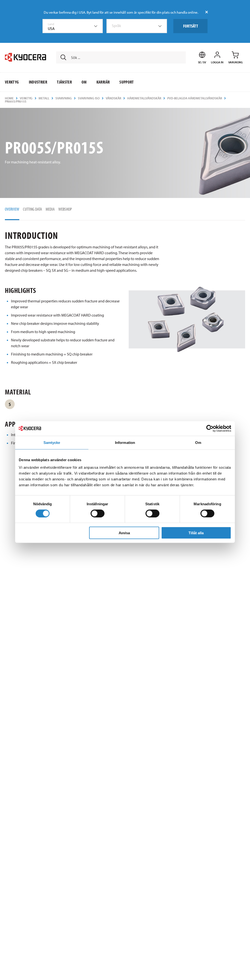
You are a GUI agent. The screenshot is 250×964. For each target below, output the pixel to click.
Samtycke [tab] (51, 442)
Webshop (65, 209)
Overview (12, 209)
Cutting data (32, 209)
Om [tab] (198, 442)
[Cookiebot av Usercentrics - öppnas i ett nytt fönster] (209, 428)
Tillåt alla (196, 533)
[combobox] (72, 26)
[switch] (97, 513)
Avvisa (124, 533)
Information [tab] (125, 442)
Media (50, 209)
